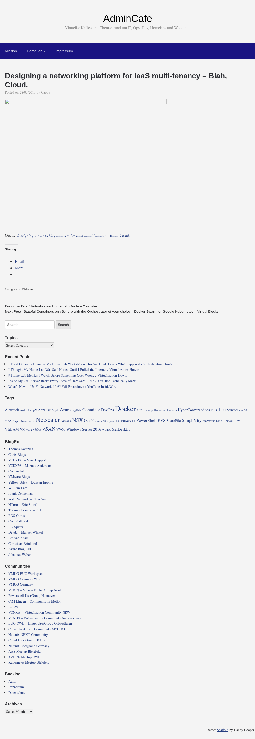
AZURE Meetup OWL (24, 657)
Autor (12, 681)
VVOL (60, 429)
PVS (162, 420)
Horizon (172, 410)
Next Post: (111, 311)
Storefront (209, 421)
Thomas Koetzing (20, 448)
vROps (37, 429)
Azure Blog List (19, 548)
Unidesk (228, 421)
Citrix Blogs (17, 454)
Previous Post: (51, 306)
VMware (28, 289)
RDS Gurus (16, 515)
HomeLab (34, 51)
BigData (76, 410)
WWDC (106, 429)
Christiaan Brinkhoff (22, 543)
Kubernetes (230, 410)
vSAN (48, 428)
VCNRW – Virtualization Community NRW (39, 612)
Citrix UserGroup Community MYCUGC (37, 629)
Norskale (66, 421)
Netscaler (48, 419)
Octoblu (90, 420)
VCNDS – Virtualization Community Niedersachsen (45, 618)
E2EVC (13, 606)
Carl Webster (17, 471)
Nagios (16, 421)
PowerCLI (128, 420)
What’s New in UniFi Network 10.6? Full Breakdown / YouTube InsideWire (62, 386)
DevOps (107, 409)
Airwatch (12, 409)
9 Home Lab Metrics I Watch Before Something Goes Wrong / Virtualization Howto (67, 375)
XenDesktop (121, 429)
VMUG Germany (20, 584)
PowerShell (146, 420)
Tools (219, 421)
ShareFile (174, 420)
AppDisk (44, 410)
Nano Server (28, 421)
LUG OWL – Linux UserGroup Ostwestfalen (40, 623)
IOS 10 (209, 410)
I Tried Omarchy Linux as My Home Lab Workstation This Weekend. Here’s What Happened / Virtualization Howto (90, 364)
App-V (33, 410)
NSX (77, 419)
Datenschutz (16, 692)
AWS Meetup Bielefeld (24, 651)
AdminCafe (127, 18)
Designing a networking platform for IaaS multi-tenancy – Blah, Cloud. (73, 235)
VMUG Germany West (24, 579)
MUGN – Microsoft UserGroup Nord (34, 590)
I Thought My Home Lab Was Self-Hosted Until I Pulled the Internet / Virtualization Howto (73, 369)
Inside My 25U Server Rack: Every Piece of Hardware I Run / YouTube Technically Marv (72, 380)
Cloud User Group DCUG (26, 640)
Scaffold (222, 729)
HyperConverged (191, 409)
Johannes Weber (19, 554)
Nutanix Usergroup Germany (28, 645)
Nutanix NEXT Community (28, 634)
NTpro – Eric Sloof (22, 504)
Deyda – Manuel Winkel (25, 532)
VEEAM (12, 429)
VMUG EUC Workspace (25, 573)
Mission (11, 51)
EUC (139, 410)
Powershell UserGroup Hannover (31, 595)
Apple (55, 410)
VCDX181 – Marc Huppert (27, 460)
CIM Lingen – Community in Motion (34, 601)
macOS (243, 410)
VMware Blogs (19, 476)
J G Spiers (15, 526)
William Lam (17, 487)
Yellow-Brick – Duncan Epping (30, 482)
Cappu (45, 92)
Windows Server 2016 (83, 429)
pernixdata (114, 421)
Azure (65, 409)
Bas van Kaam (18, 537)
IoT (217, 409)
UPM (237, 421)
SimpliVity (192, 420)
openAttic (102, 421)
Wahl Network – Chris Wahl (28, 499)
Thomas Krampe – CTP (25, 510)
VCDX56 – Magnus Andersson (30, 465)
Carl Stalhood (18, 521)
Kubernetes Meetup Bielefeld (28, 662)
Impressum (64, 51)
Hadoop (148, 410)
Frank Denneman (20, 493)
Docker (125, 408)
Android (24, 410)
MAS (8, 421)
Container (91, 409)
